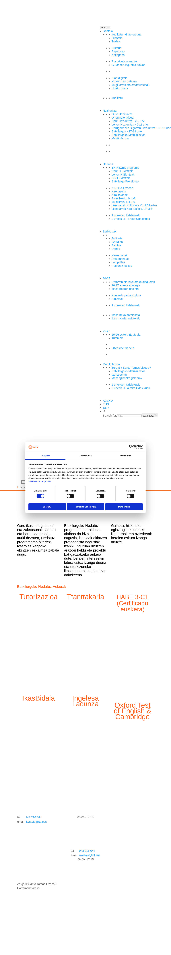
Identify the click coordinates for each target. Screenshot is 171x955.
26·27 (106, 278)
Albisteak (117, 299)
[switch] (70, 496)
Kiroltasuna (119, 191)
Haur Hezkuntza (122, 151)
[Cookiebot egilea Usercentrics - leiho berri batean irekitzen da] (131, 447)
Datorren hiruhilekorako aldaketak (133, 282)
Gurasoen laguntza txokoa (128, 65)
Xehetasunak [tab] (85, 456)
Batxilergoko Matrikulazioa (128, 135)
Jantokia (117, 238)
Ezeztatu (47, 507)
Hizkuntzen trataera (124, 81)
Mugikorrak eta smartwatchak (130, 85)
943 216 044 (34, 817)
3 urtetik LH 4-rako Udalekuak (131, 218)
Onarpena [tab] (45, 456)
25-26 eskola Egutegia (126, 334)
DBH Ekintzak (121, 178)
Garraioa (117, 242)
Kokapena (118, 55)
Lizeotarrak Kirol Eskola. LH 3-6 (132, 208)
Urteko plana (120, 88)
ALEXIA (108, 400)
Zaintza (116, 245)
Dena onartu (124, 507)
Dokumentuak (120, 258)
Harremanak (119, 255)
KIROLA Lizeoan (122, 188)
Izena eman (119, 374)
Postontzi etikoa (122, 265)
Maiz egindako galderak (127, 378)
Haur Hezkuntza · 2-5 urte (128, 121)
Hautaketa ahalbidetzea (85, 507)
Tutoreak (117, 338)
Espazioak (118, 51)
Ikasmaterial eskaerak (126, 318)
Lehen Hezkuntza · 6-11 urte (130, 124)
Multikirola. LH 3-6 (123, 202)
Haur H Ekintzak (122, 171)
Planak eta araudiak (124, 61)
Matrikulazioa (120, 138)
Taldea (116, 41)
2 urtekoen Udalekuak (126, 215)
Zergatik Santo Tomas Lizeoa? (131, 367)
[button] (104, 411)
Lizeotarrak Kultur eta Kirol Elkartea (134, 205)
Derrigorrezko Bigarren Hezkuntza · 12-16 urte (141, 128)
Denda (116, 248)
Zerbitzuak (109, 231)
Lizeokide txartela (123, 348)
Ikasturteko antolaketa (126, 315)
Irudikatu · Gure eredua (126, 34)
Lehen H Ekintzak (123, 174)
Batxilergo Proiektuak (125, 181)
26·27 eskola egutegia (126, 285)
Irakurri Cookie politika (39, 481)
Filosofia (117, 38)
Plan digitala (119, 78)
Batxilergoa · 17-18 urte (127, 131)
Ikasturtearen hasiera (125, 289)
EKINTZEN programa (125, 167)
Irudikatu (117, 98)
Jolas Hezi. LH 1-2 (123, 198)
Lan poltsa (118, 262)
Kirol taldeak (120, 195)
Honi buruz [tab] (125, 456)
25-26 (106, 331)
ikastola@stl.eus (36, 821)
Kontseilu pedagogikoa (126, 295)
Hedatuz (108, 164)
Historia (116, 48)
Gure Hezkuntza (122, 114)
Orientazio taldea (122, 117)
